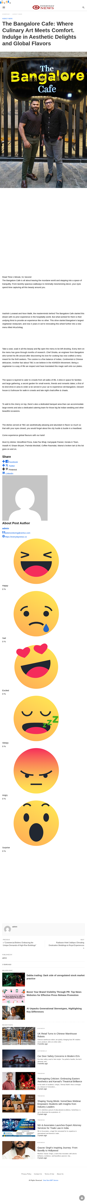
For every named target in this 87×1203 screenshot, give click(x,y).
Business (41, 1028)
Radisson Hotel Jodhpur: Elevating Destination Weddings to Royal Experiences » (66, 945)
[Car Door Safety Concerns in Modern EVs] (18, 1058)
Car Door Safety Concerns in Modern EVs (58, 1056)
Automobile (42, 1051)
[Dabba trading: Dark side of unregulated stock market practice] (13, 980)
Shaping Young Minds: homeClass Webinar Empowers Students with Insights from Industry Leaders (59, 1104)
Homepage (6, 14)
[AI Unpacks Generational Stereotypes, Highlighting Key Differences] (13, 1013)
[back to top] (82, 1198)
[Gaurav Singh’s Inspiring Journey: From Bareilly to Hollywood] (18, 1150)
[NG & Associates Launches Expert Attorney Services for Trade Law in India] (18, 1128)
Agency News (17, 14)
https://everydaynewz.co (16, 537)
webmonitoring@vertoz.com (17, 533)
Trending (41, 1073)
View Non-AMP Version (50, 1180)
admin (5, 528)
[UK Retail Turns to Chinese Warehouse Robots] (18, 1036)
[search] (83, 7)
